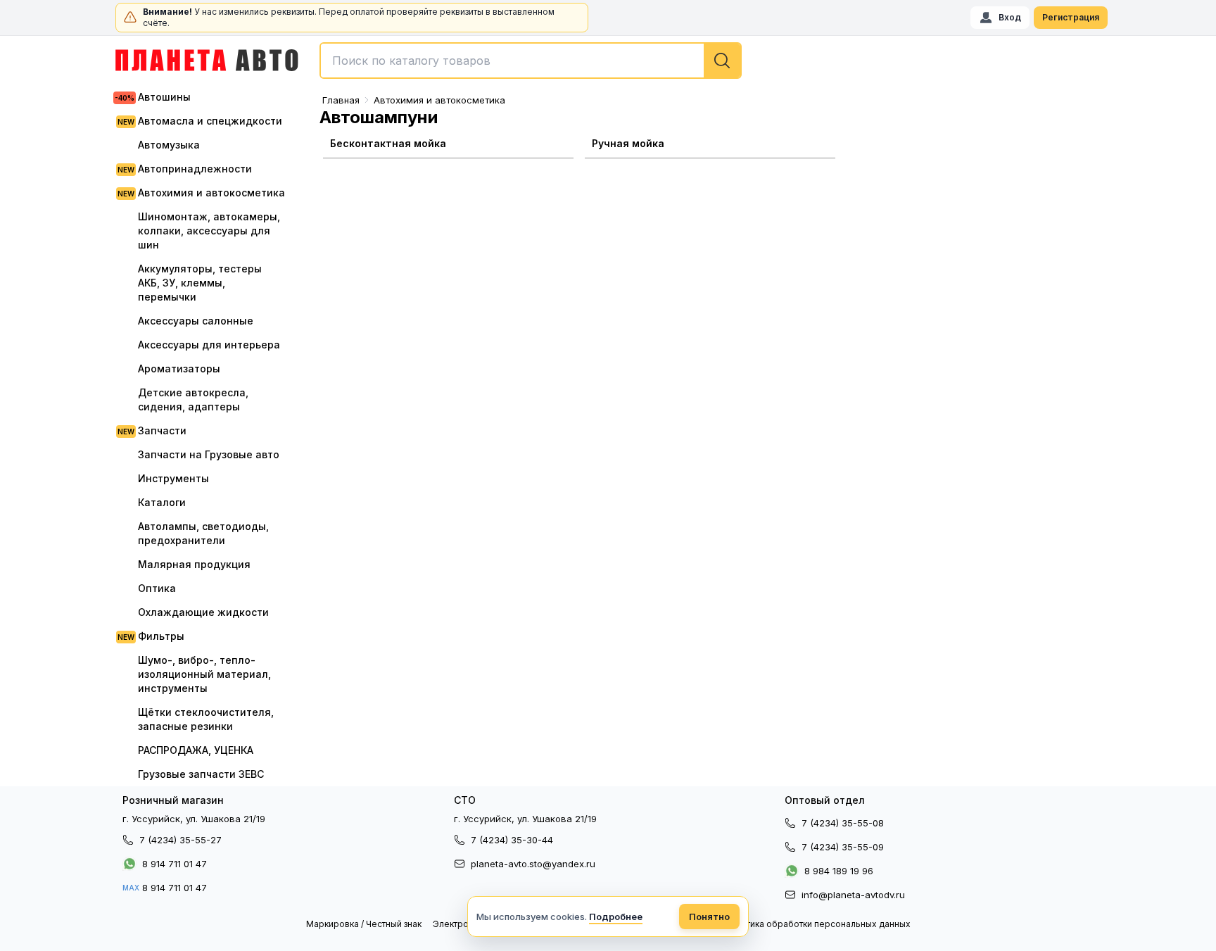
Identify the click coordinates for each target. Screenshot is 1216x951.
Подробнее (615, 916)
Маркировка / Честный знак (364, 924)
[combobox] (530, 60)
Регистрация (1070, 17)
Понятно (709, 916)
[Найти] (722, 60)
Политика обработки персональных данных (818, 924)
